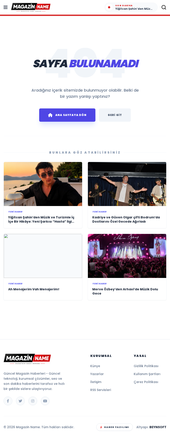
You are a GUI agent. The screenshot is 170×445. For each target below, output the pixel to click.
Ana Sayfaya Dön (71, 115)
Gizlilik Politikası (146, 366)
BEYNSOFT (157, 427)
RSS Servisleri (100, 390)
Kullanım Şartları (147, 374)
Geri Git (115, 115)
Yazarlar (97, 374)
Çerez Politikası (146, 382)
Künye (95, 366)
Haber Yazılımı (116, 427)
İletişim (95, 382)
